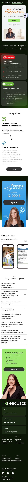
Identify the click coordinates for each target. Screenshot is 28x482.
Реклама (17, 458)
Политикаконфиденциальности (7, 476)
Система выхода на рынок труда (7, 442)
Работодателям (19, 460)
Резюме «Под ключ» (7, 439)
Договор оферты (6, 479)
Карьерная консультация (8, 460)
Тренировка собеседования (19, 440)
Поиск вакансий (19, 443)
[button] (14, 33)
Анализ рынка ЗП (6, 458)
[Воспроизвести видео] (8, 256)
